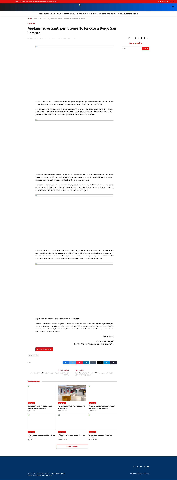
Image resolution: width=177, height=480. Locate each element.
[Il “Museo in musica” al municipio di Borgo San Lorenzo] (72, 422)
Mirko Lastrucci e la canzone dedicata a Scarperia (100, 436)
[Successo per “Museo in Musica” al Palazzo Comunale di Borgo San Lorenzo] (42, 393)
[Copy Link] (144, 38)
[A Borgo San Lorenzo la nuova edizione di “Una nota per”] (42, 422)
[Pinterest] (29, 57)
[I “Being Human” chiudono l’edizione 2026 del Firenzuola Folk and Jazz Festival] (103, 393)
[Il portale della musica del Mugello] (88, 7)
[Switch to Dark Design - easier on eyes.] (171, 1)
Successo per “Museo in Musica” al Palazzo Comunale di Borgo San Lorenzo (36, 1)
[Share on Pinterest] (141, 38)
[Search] (173, 1)
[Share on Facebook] (135, 38)
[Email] (29, 61)
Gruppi (92, 13)
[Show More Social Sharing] (148, 38)
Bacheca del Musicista (125, 13)
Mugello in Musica (49, 13)
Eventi (59, 13)
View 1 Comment (72, 446)
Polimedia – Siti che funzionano (43, 475)
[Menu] (173, 7)
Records (113, 13)
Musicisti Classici (82, 13)
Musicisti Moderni (69, 13)
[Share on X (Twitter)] (138, 38)
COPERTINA (31, 23)
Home (41, 13)
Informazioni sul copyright (58, 473)
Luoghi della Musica (103, 13)
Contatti (135, 13)
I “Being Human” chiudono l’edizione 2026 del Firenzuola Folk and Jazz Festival (102, 407)
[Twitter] (29, 53)
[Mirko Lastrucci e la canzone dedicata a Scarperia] (103, 422)
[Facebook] (29, 48)
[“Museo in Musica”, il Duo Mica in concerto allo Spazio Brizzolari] (72, 393)
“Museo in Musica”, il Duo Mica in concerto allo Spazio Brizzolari (71, 407)
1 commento (62, 38)
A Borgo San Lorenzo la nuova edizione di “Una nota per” (41, 436)
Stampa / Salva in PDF (44, 349)
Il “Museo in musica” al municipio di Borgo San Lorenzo (71, 436)
